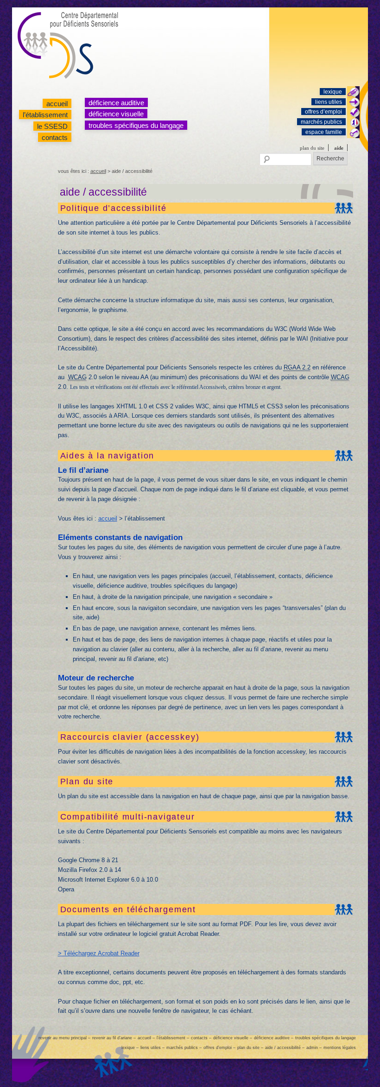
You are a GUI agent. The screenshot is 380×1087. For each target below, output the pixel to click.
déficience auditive (116, 103)
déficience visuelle (116, 114)
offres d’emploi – (219, 1047)
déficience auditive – (273, 1038)
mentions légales (339, 1047)
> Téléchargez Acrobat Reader (98, 953)
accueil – (146, 1038)
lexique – (130, 1047)
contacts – (201, 1038)
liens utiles (328, 102)
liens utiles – (152, 1047)
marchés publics (321, 122)
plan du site (312, 148)
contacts (55, 137)
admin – (314, 1047)
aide (338, 148)
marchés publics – (184, 1047)
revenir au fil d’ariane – (114, 1038)
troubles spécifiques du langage (136, 125)
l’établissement (45, 115)
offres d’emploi (323, 111)
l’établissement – (173, 1038)
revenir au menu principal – (64, 1038)
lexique (332, 92)
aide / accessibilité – (284, 1047)
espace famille (323, 132)
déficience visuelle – (232, 1038)
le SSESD (52, 126)
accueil (57, 104)
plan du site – (250, 1047)
